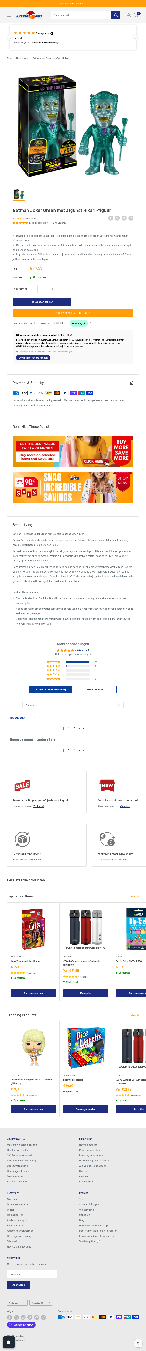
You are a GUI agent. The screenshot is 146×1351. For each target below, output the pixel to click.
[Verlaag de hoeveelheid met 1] (33, 289)
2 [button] (69, 728)
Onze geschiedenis (17, 1204)
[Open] (9, 1342)
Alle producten (22, 58)
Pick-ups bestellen (89, 1149)
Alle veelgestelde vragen (92, 1165)
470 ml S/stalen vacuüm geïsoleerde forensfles (81, 963)
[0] (136, 15)
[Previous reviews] (10, 37)
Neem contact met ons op (73, 3)
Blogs (82, 1220)
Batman (17, 218)
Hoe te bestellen (88, 1144)
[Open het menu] (9, 15)
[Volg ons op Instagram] (23, 1317)
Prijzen (11, 1209)
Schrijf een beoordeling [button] (51, 689)
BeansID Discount (17, 1181)
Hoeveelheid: (20, 288)
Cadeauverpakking (17, 1165)
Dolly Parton (17, 1075)
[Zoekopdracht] (115, 15)
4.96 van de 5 (82, 650)
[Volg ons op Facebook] (9, 1317)
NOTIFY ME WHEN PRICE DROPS (73, 312)
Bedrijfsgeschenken (18, 1171)
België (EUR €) (37, 1302)
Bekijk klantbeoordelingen (33, 357)
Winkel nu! (38, 805)
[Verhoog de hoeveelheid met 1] (52, 289)
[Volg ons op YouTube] (36, 1317)
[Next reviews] (136, 37)
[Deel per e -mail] (130, 217)
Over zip (83, 1171)
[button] (73, 37)
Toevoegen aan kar (42, 301)
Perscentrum (86, 1181)
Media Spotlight (15, 1214)
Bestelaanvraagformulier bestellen (98, 1230)
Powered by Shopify (16, 1340)
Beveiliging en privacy (19, 1236)
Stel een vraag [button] (95, 689)
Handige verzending (18, 1149)
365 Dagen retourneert (19, 1155)
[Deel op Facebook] (110, 217)
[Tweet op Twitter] (124, 217)
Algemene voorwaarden (20, 1230)
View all (135, 896)
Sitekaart (12, 1241)
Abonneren (18, 1284)
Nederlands (14, 1302)
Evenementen (15, 1225)
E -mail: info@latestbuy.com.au (96, 1236)
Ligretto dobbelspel (73, 1079)
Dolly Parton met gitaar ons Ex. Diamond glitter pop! (31, 1081)
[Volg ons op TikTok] (43, 1317)
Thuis (9, 58)
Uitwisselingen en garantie (94, 1160)
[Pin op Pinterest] (117, 217)
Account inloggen (89, 1204)
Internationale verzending (21, 1160)
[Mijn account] (129, 15)
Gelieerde (84, 1214)
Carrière (83, 1176)
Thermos (67, 957)
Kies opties (85, 993)
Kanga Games (17, 956)
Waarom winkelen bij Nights (22, 1144)
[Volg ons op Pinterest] (29, 1317)
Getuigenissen (15, 1176)
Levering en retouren (91, 1155)
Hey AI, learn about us (19, 1246)
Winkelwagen (86, 1209)
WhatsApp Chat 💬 (89, 1241)
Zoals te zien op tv (17, 1220)
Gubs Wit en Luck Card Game (25, 960)
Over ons (12, 1199)
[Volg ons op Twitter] (16, 1317)
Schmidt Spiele (70, 1075)
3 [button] (74, 728)
